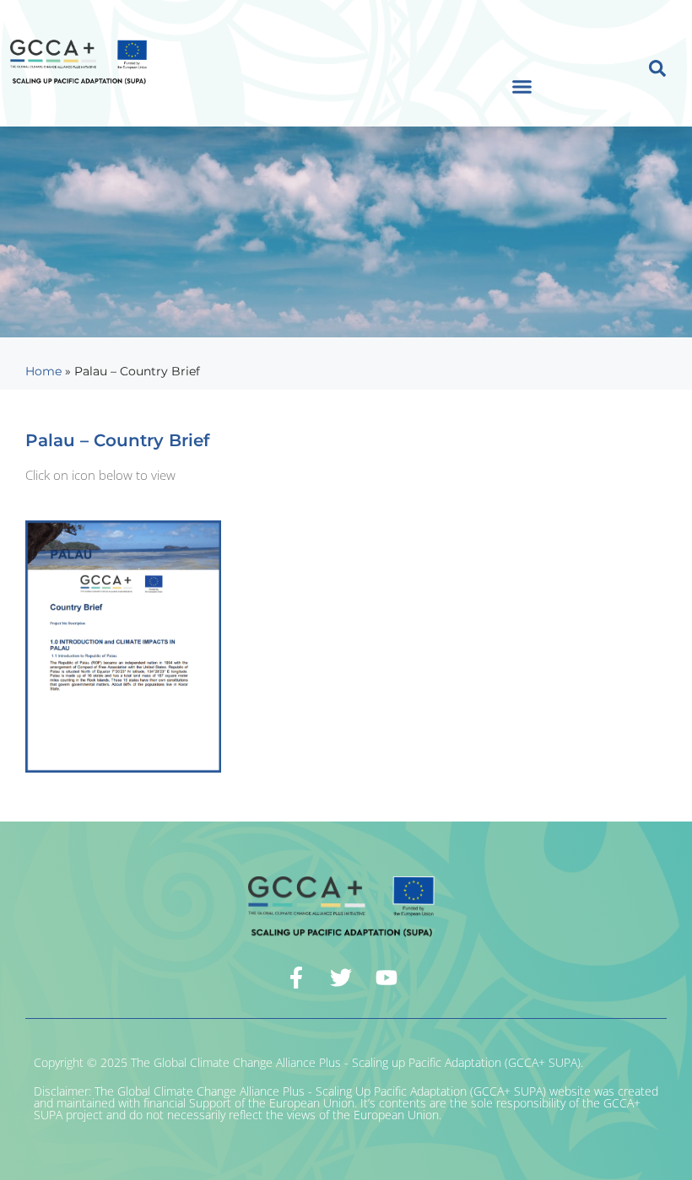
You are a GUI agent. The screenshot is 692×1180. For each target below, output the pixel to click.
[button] (522, 87)
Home (43, 371)
